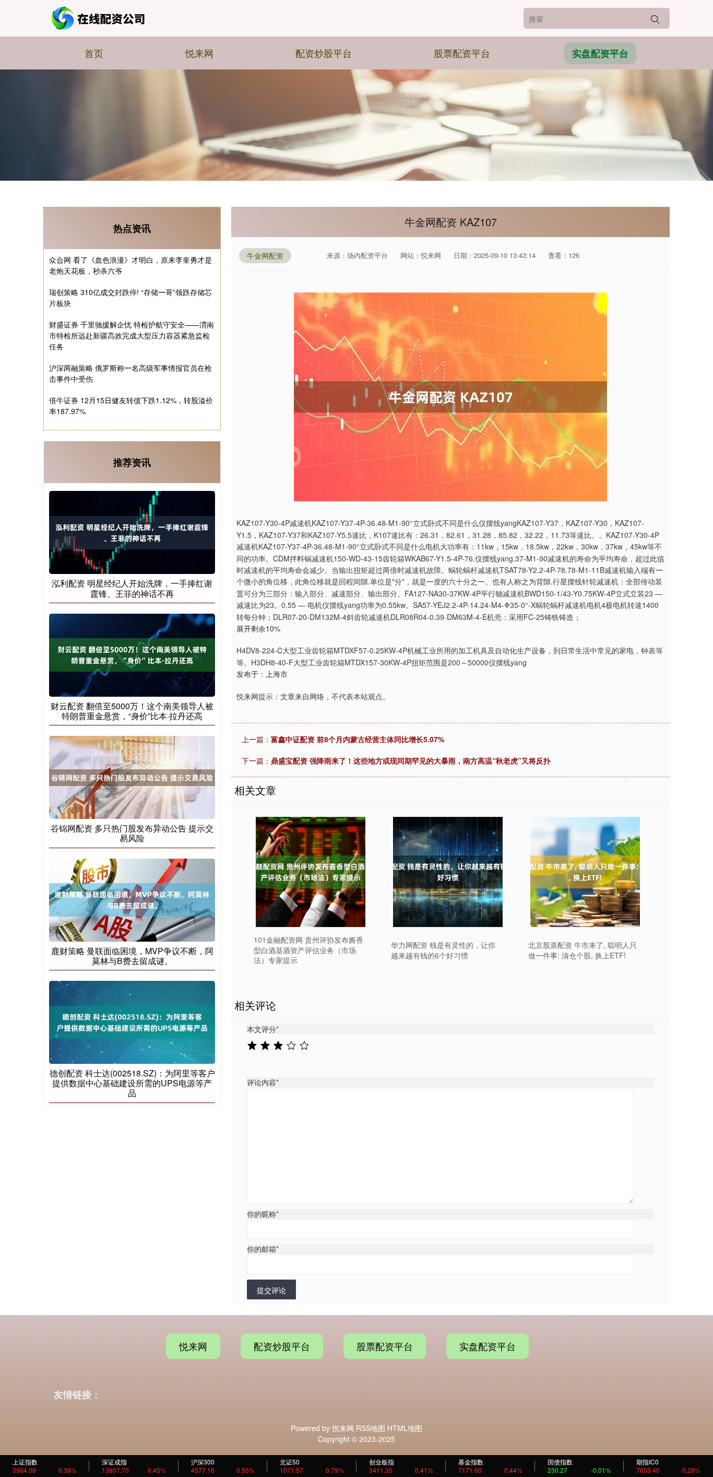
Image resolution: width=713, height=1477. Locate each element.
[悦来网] (99, 18)
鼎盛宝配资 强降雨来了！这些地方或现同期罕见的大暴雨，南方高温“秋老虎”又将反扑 (411, 760)
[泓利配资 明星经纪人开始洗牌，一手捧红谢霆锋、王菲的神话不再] (132, 531)
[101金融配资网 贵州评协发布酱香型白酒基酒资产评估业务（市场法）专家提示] (310, 872)
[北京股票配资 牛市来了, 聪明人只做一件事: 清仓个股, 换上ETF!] (585, 872)
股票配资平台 (462, 53)
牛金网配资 (265, 255)
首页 (94, 53)
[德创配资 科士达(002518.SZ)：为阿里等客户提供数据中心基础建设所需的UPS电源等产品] (132, 1021)
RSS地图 (370, 1428)
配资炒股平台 (323, 53)
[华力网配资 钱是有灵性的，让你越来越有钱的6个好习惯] (448, 872)
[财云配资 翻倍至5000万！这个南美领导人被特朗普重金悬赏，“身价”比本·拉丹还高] (132, 654)
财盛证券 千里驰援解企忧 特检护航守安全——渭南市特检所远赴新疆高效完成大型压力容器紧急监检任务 (131, 335)
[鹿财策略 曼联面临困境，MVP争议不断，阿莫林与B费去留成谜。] (132, 899)
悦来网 (199, 53)
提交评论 (271, 1290)
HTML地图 (404, 1428)
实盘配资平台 (600, 53)
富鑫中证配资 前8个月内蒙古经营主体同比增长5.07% (357, 739)
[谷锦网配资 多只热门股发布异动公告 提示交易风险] (132, 776)
